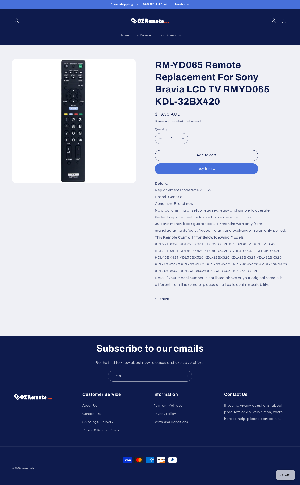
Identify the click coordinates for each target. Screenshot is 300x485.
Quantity (161, 129)
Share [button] (164, 299)
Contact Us (91, 413)
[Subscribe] (187, 376)
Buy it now (206, 169)
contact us (270, 419)
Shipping (161, 121)
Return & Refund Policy (100, 430)
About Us (89, 405)
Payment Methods (167, 405)
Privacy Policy (164, 413)
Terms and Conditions (170, 422)
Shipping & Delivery (97, 422)
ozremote (28, 468)
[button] (17, 21)
